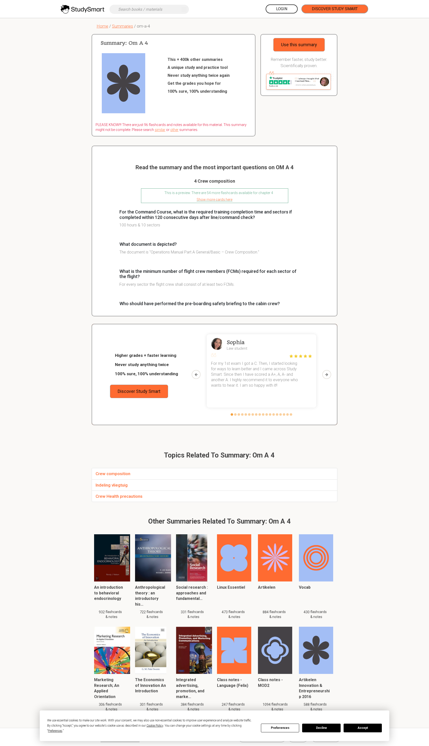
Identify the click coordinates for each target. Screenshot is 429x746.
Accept (363, 728)
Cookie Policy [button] (154, 725)
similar (160, 130)
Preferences (280, 728)
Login (281, 8)
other (174, 130)
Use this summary (299, 44)
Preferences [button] (55, 731)
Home (102, 26)
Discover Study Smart (335, 8)
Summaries (122, 26)
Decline (321, 728)
